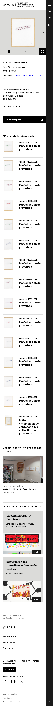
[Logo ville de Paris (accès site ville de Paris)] (9, 627)
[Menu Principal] (49, 5)
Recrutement (9, 642)
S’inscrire (9, 669)
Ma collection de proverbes (28, 75)
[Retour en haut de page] (49, 701)
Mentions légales (10, 694)
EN (49, 24)
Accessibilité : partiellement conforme (18, 702)
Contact (7, 648)
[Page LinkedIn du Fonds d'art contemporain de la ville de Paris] (21, 681)
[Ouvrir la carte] (49, 17)
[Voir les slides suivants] (42, 32)
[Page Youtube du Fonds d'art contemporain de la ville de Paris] (10, 681)
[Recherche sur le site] (49, 11)
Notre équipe (9, 636)
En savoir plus (13, 119)
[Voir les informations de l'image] (9, 51)
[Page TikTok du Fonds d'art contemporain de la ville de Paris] (16, 681)
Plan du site (7, 698)
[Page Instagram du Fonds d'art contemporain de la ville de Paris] (4, 681)
